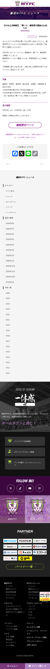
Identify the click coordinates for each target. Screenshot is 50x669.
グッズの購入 (28, 464)
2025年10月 (10, 277)
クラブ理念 (10, 645)
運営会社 (9, 640)
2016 (8, 346)
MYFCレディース (33, 583)
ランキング (10, 598)
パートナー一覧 (23, 566)
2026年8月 (10, 223)
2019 (8, 331)
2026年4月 (10, 245)
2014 (8, 357)
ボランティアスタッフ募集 (24, 452)
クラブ (6, 634)
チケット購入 (37, 666)
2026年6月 (10, 234)
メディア (9, 207)
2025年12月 (10, 266)
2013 (8, 362)
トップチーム (11, 212)
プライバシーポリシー (35, 641)
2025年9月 (10, 282)
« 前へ (7, 164)
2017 (8, 341)
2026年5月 (10, 239)
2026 (8, 293)
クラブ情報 (10, 637)
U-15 (30, 615)
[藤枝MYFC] (25, 3)
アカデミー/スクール (34, 603)
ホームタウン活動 (33, 627)
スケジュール (11, 595)
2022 (8, 315)
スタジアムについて (13, 606)
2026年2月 (10, 255)
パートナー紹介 (12, 626)
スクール (31, 618)
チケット (30, 623)
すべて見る (10, 191)
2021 (8, 320)
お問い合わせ (32, 645)
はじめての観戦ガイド (14, 609)
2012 (8, 368)
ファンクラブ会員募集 (22, 441)
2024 (8, 304)
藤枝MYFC (8, 583)
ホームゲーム (11, 202)
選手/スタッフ (11, 589)
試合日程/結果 (11, 592)
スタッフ (31, 609)
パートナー (8, 623)
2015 (8, 352)
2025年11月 (10, 271)
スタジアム (8, 603)
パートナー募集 (12, 629)
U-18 (30, 612)
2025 (8, 298)
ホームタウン (11, 642)
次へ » (42, 164)
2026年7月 (10, 229)
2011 (8, 373)
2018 (8, 336)
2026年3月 (10, 250)
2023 (8, 309)
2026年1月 (10, 261)
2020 (8, 325)
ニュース (9, 196)
